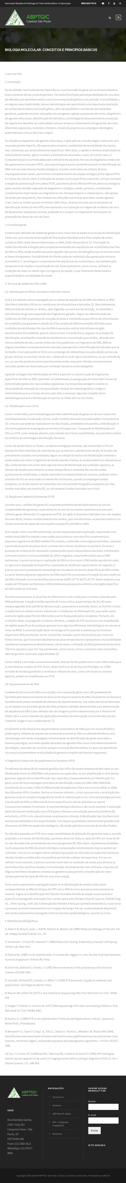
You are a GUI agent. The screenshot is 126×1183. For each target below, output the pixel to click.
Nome (92, 1101)
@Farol (106, 1175)
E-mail (93, 1115)
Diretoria (56, 1105)
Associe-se (57, 1097)
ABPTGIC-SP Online (61, 1113)
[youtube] (114, 3)
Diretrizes (57, 1133)
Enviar (94, 1130)
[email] (103, 3)
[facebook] (108, 3)
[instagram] (120, 3)
